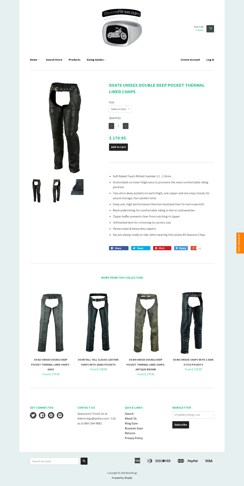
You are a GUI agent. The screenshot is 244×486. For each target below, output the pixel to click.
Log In (210, 59)
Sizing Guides (95, 59)
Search (129, 413)
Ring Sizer (131, 423)
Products (74, 59)
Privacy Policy (134, 438)
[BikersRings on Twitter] (33, 416)
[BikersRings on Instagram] (60, 416)
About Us (131, 418)
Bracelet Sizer (134, 428)
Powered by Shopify (122, 477)
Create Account (190, 59)
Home (34, 59)
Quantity (115, 118)
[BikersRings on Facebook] (42, 416)
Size (111, 102)
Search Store (54, 59)
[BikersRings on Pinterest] (51, 416)
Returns (130, 433)
